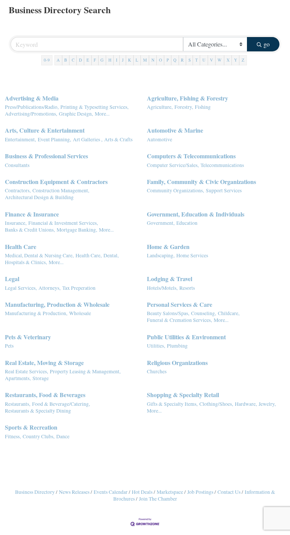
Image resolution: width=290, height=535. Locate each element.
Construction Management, (60, 190)
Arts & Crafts (118, 139)
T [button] (196, 60)
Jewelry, (267, 403)
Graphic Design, (76, 113)
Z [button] (243, 60)
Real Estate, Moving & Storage (44, 362)
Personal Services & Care (179, 304)
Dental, (111, 255)
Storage (40, 378)
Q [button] (174, 60)
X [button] (228, 60)
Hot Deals (142, 492)
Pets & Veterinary (28, 336)
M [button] (145, 60)
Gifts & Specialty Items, (172, 403)
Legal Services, (21, 288)
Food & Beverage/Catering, (61, 403)
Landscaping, (160, 255)
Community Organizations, (175, 190)
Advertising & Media (32, 98)
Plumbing (177, 345)
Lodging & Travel (169, 278)
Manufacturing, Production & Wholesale (57, 304)
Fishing (203, 107)
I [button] (116, 60)
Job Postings (200, 492)
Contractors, (18, 190)
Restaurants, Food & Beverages (45, 394)
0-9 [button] (47, 60)
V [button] (211, 60)
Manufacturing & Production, (36, 313)
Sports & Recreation (31, 427)
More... (102, 113)
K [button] (129, 60)
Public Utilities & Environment (186, 336)
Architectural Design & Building (39, 197)
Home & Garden (168, 246)
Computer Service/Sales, (173, 165)
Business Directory (35, 492)
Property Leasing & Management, (85, 371)
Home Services (192, 255)
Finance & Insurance (32, 214)
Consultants (17, 165)
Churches (157, 371)
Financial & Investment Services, (63, 223)
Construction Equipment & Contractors (56, 181)
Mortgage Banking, (77, 229)
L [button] (137, 60)
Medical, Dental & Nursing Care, (39, 255)
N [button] (152, 60)
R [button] (182, 60)
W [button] (220, 60)
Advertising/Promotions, (31, 113)
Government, (160, 223)
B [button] (65, 60)
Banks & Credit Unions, (30, 229)
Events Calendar (111, 492)
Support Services (224, 190)
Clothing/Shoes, (216, 403)
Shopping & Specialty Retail (183, 394)
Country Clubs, (38, 436)
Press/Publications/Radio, (32, 107)
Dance (62, 436)
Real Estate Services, (26, 371)
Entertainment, (20, 139)
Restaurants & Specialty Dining (38, 410)
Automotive (159, 139)
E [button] (87, 60)
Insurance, (15, 223)
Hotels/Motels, (162, 288)
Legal (12, 278)
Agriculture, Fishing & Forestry (187, 98)
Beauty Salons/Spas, (168, 313)
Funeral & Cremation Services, (179, 320)
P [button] (168, 60)
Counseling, (203, 313)
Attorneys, (49, 288)
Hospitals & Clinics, (26, 262)
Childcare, (228, 313)
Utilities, (156, 345)
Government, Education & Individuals (195, 214)
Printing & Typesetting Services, (94, 107)
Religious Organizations (177, 362)
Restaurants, (17, 403)
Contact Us (229, 492)
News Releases (74, 492)
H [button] (109, 60)
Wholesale (80, 313)
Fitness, (13, 436)
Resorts (187, 288)
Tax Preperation (79, 288)
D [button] (80, 60)
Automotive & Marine (175, 130)
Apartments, (18, 378)
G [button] (101, 60)
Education (186, 223)
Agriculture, (160, 107)
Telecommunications (222, 165)
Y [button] (235, 60)
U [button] (203, 60)
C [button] (73, 60)
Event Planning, (54, 139)
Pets (9, 345)
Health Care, (89, 255)
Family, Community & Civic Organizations (201, 181)
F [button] (95, 60)
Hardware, (246, 403)
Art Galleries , (87, 139)
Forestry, (183, 107)
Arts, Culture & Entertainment (45, 130)
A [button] (58, 60)
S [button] (189, 60)
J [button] (122, 60)
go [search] (267, 44)
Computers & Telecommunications (191, 156)
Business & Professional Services (46, 156)
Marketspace (170, 492)
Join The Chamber (158, 498)
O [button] (160, 60)
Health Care (20, 246)
